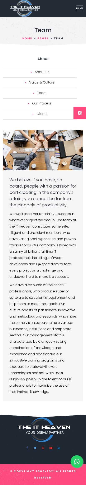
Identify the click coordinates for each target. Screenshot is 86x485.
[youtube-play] (50, 447)
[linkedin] (58, 447)
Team (42, 92)
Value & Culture (41, 82)
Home (27, 38)
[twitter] (35, 447)
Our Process (42, 103)
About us (42, 71)
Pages (43, 38)
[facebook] (27, 447)
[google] (43, 447)
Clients (42, 113)
